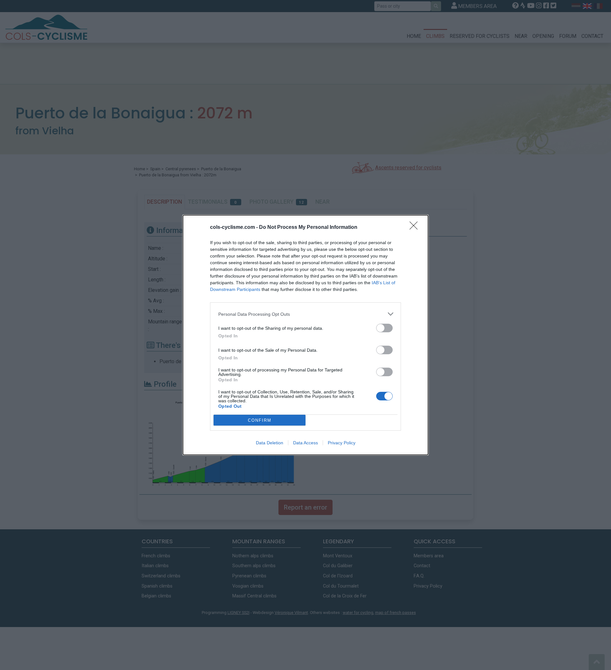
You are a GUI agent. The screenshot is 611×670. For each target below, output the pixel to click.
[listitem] (305, 314)
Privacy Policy (341, 442)
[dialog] (305, 335)
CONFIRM (259, 420)
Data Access (305, 442)
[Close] (416, 228)
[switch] (384, 328)
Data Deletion (269, 442)
